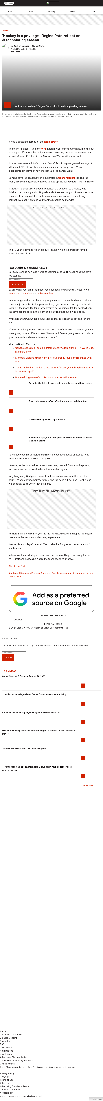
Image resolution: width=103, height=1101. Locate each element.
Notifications (6, 1051)
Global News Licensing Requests (16, 1060)
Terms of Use (6, 1080)
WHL (44, 148)
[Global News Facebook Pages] (20, 964)
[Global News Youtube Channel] (20, 986)
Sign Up (8, 657)
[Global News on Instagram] (61, 986)
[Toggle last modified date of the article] (40, 49)
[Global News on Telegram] (20, 1028)
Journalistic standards (53, 615)
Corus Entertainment (10, 1089)
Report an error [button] (53, 624)
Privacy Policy (45, 293)
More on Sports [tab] (17, 344)
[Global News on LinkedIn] (20, 1007)
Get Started (17, 285)
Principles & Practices (11, 1034)
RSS (2, 1044)
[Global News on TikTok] (61, 1007)
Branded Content (8, 1038)
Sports (5, 30)
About (3, 1031)
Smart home (6, 1054)
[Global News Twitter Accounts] (61, 964)
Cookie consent (7, 1063)
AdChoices (97, 1099)
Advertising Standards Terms (14, 1086)
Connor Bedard (66, 177)
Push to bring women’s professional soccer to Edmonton (46, 377)
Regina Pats (51, 141)
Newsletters (6, 1047)
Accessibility (6, 1093)
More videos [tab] (33, 344)
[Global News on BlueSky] (61, 1028)
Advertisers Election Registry (14, 1057)
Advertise (4, 1083)
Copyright (5, 1076)
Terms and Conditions (21, 293)
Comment (19, 620)
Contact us (5, 1041)
